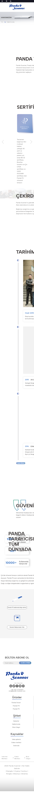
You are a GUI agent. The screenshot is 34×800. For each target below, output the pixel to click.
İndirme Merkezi (5, 757)
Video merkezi (16, 742)
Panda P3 (16, 709)
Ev (2, 22)
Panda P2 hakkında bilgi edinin (17, 607)
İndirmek (16, 745)
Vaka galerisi (16, 739)
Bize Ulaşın (16, 727)
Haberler (16, 721)
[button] (3, 142)
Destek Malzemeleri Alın (17, 627)
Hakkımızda (10, 22)
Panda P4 (16, 706)
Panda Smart (16, 702)
